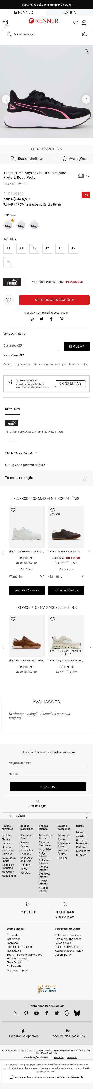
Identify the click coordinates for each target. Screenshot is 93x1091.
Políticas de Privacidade (62, 1065)
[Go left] (6, 99)
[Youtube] (36, 1014)
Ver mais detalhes (19, 452)
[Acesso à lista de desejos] (75, 24)
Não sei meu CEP (14, 355)
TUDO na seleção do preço (46, 4)
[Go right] (86, 99)
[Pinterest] (26, 1014)
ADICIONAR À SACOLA (27, 590)
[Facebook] (46, 1014)
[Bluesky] (77, 1014)
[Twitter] (56, 1014)
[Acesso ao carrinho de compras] (84, 24)
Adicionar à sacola (54, 300)
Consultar (70, 384)
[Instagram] (16, 1014)
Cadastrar (48, 787)
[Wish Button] (8, 300)
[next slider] (2, 552)
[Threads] (67, 1014)
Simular (77, 346)
